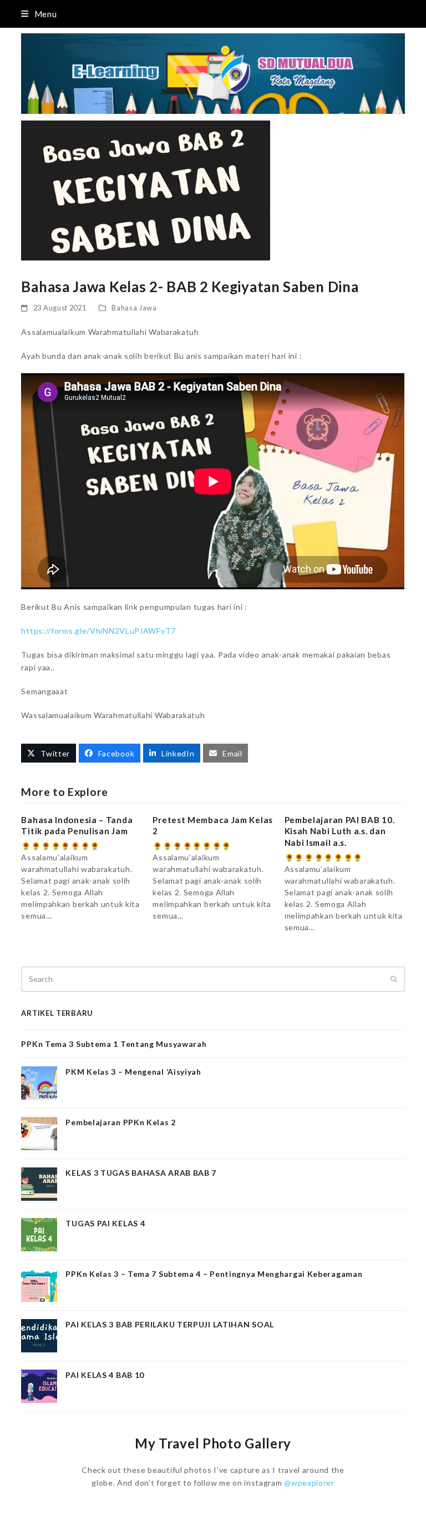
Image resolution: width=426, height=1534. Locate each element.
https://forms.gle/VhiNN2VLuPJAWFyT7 (98, 630)
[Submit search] (393, 979)
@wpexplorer (309, 1482)
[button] (39, 14)
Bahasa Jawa (134, 307)
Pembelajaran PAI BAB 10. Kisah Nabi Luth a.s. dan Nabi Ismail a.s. (340, 831)
